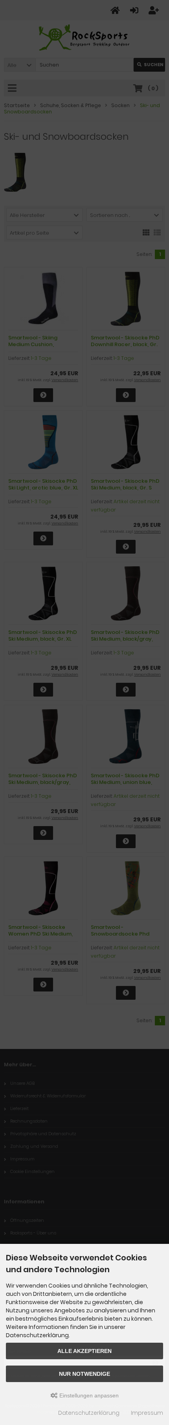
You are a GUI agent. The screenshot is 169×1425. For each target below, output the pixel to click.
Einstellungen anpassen (88, 1395)
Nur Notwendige (84, 1374)
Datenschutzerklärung (88, 1413)
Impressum (147, 1413)
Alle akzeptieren (84, 1351)
